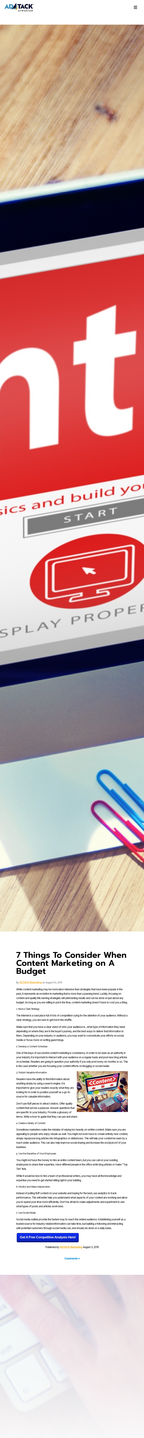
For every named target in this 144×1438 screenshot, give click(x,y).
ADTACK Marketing (30, 982)
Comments (71, 1258)
